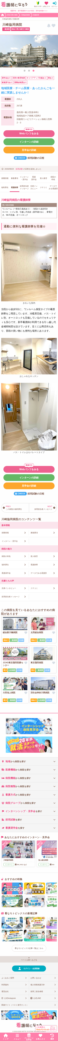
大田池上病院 (9, 692)
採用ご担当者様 (36, 991)
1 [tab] (24, 70)
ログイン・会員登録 (31, 968)
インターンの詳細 (29, 141)
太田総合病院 (37, 632)
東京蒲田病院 (37, 662)
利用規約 (5, 985)
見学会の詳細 (29, 150)
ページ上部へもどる (29, 960)
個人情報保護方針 (37, 985)
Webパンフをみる (29, 133)
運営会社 (5, 991)
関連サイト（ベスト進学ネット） (14, 1005)
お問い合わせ (35, 978)
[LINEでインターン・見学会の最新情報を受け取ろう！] (49, 26)
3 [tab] (33, 70)
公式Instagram (10, 998)
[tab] (29, 761)
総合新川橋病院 (10, 632)
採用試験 (19, 169)
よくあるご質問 (7, 978)
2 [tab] (29, 70)
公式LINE (37, 998)
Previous (3, 51)
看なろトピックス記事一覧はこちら (29, 948)
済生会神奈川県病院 (40, 692)
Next (54, 51)
